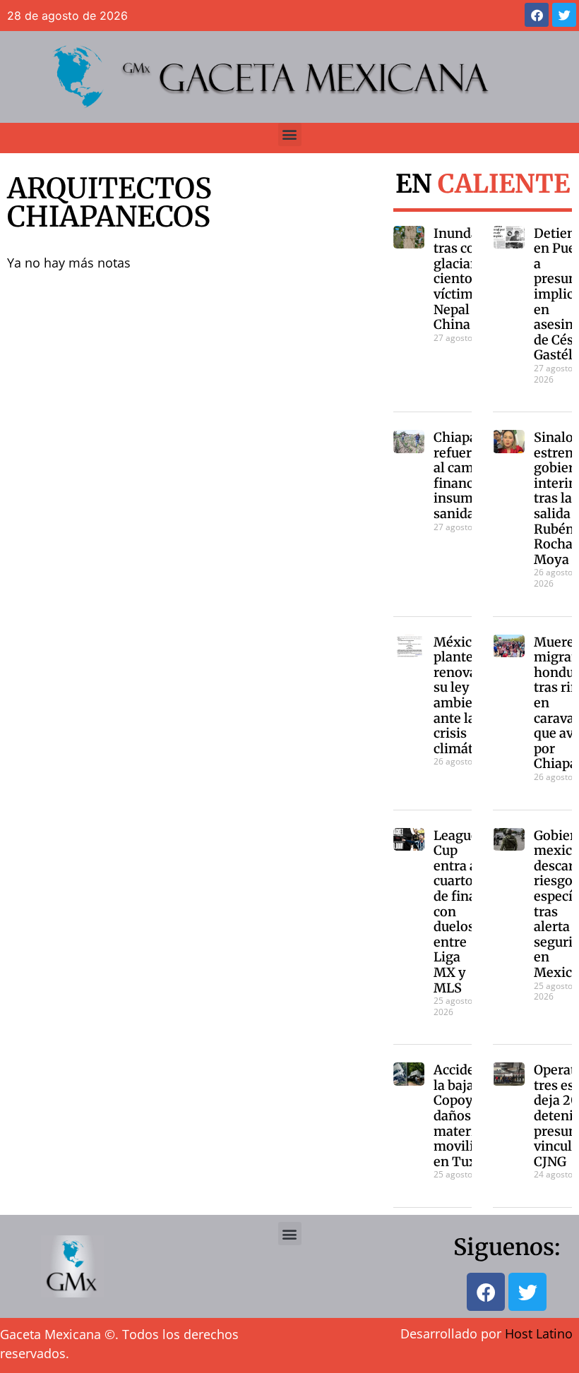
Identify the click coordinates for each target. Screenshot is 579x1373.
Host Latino (539, 1333)
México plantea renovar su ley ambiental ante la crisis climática (465, 695)
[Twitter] (564, 15)
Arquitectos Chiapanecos (109, 202)
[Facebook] (537, 15)
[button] (290, 134)
